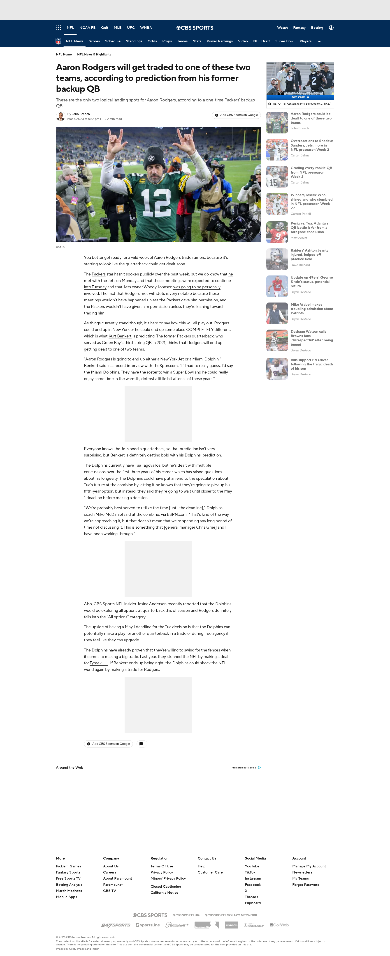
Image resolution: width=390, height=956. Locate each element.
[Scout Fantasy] (254, 925)
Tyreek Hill (99, 663)
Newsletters (302, 872)
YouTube (252, 866)
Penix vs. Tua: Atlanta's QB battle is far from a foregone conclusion (309, 227)
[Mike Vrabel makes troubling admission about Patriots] (277, 313)
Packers (99, 274)
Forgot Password (306, 885)
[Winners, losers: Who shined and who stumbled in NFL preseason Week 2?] (277, 204)
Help (202, 866)
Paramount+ (113, 885)
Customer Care (210, 872)
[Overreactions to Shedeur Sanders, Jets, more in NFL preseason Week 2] (277, 149)
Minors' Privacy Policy (168, 878)
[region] (300, 81)
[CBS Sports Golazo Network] (231, 914)
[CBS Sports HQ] (186, 914)
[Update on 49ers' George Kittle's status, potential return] (277, 286)
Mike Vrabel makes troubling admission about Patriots (312, 308)
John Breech (81, 114)
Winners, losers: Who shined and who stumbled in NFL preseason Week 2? (312, 201)
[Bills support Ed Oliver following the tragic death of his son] (277, 369)
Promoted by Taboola (244, 767)
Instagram (253, 878)
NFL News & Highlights (94, 55)
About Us (110, 866)
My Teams (300, 878)
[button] (319, 41)
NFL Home (64, 55)
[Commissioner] (207, 923)
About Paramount (117, 878)
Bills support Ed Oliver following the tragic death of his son (312, 364)
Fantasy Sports (68, 872)
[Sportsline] (148, 924)
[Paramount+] (177, 924)
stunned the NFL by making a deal (197, 656)
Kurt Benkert (120, 336)
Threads (251, 897)
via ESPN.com (174, 514)
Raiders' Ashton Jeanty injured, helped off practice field (310, 254)
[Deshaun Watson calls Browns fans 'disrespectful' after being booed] (277, 340)
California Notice (164, 892)
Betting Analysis (69, 885)
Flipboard (253, 903)
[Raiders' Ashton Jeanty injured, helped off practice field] (277, 259)
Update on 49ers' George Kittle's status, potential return (312, 281)
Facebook (253, 885)
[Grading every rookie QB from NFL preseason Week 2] (277, 177)
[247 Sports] (115, 924)
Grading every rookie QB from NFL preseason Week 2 (311, 172)
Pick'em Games (68, 866)
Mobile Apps (66, 897)
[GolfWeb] (279, 925)
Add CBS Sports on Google (239, 115)
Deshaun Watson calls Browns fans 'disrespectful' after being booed (312, 338)
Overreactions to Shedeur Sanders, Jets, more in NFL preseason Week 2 (312, 145)
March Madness (69, 891)
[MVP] (231, 923)
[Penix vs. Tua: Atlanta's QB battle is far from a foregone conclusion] (277, 232)
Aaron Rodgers (167, 257)
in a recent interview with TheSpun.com (142, 365)
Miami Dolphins (105, 372)
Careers (109, 872)
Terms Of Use (162, 866)
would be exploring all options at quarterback (124, 610)
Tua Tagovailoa (147, 465)
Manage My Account (309, 866)
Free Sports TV (68, 878)
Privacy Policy (162, 872)
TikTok (250, 872)
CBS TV (109, 891)
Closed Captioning (166, 886)
